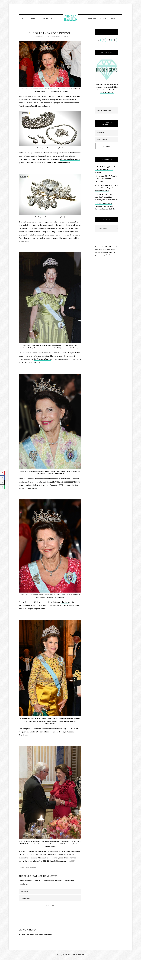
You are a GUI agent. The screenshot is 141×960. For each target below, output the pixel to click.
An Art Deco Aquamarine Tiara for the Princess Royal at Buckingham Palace (106, 188)
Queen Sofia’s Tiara (53, 482)
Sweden (33, 867)
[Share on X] (2, 482)
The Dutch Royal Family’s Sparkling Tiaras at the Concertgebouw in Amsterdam (106, 197)
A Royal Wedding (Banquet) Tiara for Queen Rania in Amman (105, 169)
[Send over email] (2, 487)
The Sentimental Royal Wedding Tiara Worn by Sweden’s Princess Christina (105, 206)
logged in (33, 934)
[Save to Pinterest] (2, 473)
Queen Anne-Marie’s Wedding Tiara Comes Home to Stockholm (106, 178)
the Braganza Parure (42, 359)
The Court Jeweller (70, 18)
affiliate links (108, 247)
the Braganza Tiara (67, 728)
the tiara (65, 602)
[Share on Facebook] (2, 477)
